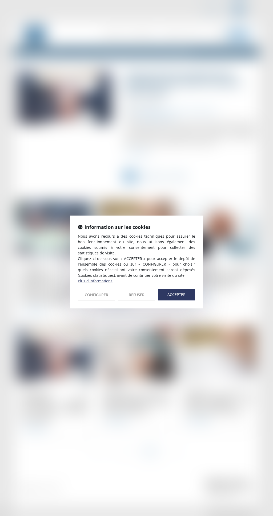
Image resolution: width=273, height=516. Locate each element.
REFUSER (136, 294)
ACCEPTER (176, 294)
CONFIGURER (96, 294)
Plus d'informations (95, 280)
